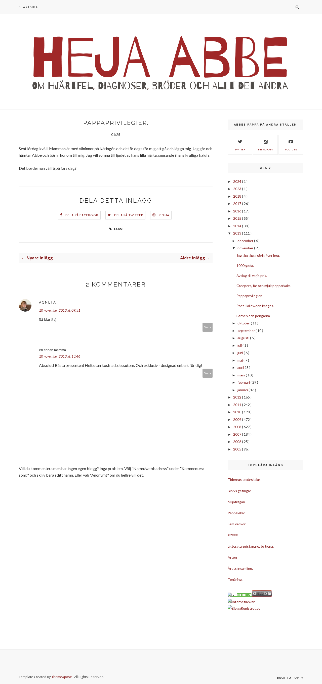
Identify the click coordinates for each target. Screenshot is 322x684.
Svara (207, 327)
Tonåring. (235, 579)
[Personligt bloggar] (242, 595)
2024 (237, 181)
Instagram (265, 149)
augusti (243, 338)
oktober (244, 323)
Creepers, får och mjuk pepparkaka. (263, 285)
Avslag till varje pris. (251, 275)
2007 (237, 434)
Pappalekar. (237, 513)
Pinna (164, 215)
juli (240, 345)
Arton (232, 557)
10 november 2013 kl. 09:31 (59, 310)
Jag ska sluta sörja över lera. (258, 255)
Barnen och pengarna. (253, 316)
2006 (237, 441)
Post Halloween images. (255, 306)
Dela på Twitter (128, 215)
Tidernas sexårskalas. (244, 479)
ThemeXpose (62, 676)
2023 (237, 189)
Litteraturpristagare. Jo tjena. (251, 546)
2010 (237, 412)
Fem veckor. (237, 524)
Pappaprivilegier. (249, 296)
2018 (237, 196)
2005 (237, 449)
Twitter (240, 149)
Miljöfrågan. (237, 502)
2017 (237, 203)
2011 (237, 405)
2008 (237, 427)
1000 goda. (245, 265)
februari (244, 382)
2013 (237, 233)
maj (240, 360)
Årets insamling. (240, 568)
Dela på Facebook (81, 215)
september (246, 330)
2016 (237, 211)
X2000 (233, 535)
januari (243, 390)
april (241, 367)
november (245, 248)
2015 (237, 218)
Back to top (288, 677)
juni (240, 353)
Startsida (28, 7)
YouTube (291, 149)
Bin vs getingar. (240, 491)
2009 (237, 419)
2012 (237, 397)
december (245, 241)
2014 (237, 226)
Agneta (47, 302)
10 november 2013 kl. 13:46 (59, 356)
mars (241, 375)
